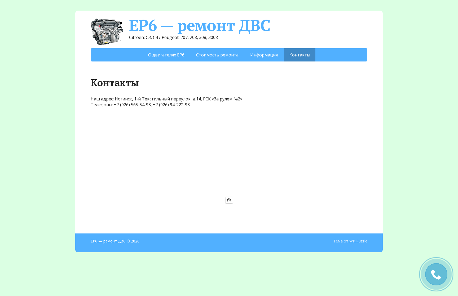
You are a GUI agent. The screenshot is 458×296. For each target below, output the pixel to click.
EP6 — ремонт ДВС (199, 25)
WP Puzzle (358, 241)
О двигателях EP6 (166, 55)
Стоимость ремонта (217, 55)
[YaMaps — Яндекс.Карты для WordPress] (229, 200)
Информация (264, 55)
